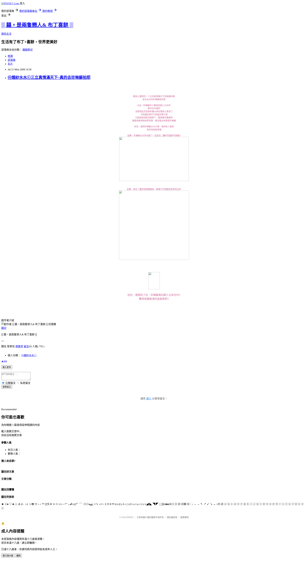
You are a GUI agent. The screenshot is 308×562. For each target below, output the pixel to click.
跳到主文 (6, 33)
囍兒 (3, 328)
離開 (18, 555)
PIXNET (130, 517)
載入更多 (7, 367)
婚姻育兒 (27, 49)
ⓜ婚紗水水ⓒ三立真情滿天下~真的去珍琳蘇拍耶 (49, 77)
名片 (10, 63)
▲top (4, 361)
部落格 (11, 60)
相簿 (10, 56)
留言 (26, 346)
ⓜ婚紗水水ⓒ (29, 355)
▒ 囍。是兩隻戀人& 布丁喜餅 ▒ (37, 25)
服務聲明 (184, 517)
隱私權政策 (172, 517)
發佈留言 (7, 387)
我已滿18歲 (8, 555)
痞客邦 (19, 346)
